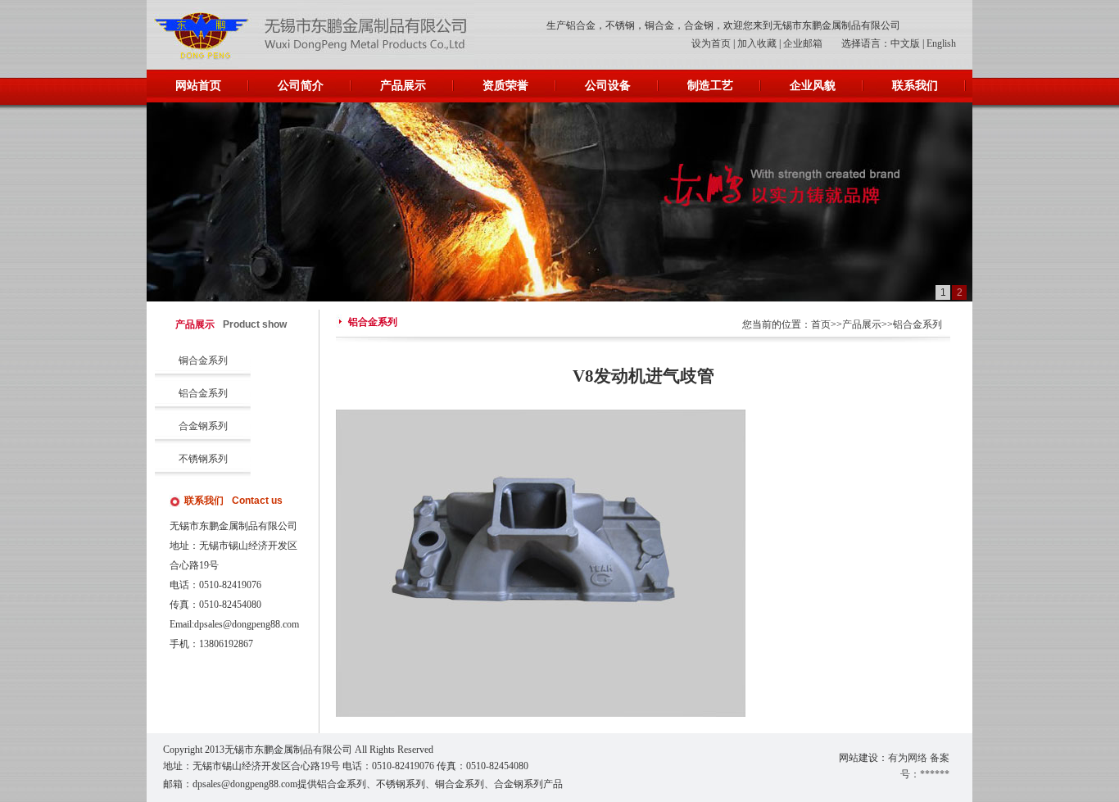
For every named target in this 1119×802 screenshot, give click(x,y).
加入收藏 (757, 43)
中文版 (905, 43)
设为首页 (711, 43)
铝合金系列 (203, 393)
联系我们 (915, 85)
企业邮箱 (802, 43)
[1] (559, 201)
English (941, 43)
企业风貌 (813, 85)
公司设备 (608, 85)
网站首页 (198, 85)
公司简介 (301, 85)
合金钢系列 (203, 426)
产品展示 (403, 85)
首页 (821, 324)
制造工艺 (710, 85)
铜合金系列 (203, 360)
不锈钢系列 (203, 458)
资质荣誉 (505, 85)
